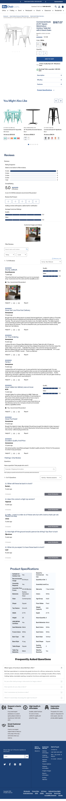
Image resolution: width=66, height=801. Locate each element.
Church (38, 10)
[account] (59, 7)
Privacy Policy (35, 791)
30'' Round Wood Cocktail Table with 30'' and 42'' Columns (33, 129)
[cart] (63, 7)
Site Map (60, 795)
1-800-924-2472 (46, 6)
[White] (38, 44)
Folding (12, 10)
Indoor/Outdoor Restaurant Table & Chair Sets (19, 16)
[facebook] (10, 764)
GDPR (36, 793)
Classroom (48, 10)
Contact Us (54, 749)
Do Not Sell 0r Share (28, 793)
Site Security (27, 791)
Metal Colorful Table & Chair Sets (37, 16)
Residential (58, 10)
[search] (56, 7)
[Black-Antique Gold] (44, 44)
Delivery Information (45, 752)
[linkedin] (20, 764)
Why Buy (39, 80)
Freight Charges (46, 771)
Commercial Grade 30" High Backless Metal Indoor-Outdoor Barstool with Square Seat (53, 129)
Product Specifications (44, 90)
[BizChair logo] (10, 6)
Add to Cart (49, 59)
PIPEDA (42, 793)
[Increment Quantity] (45, 53)
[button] (17, 35)
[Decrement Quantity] (38, 53)
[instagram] (15, 764)
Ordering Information (45, 756)
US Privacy (43, 791)
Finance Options (46, 764)
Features (40, 84)
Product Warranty (44, 778)
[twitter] (4, 764)
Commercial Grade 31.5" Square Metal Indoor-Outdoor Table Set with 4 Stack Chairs (13, 129)
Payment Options (44, 760)
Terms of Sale (57, 793)
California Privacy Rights (54, 791)
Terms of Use (49, 793)
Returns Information (45, 774)
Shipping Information (45, 767)
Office (4, 10)
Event (20, 10)
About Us (37, 751)
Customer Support (58, 1)
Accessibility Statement (50, 795)
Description (40, 75)
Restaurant (29, 10)
